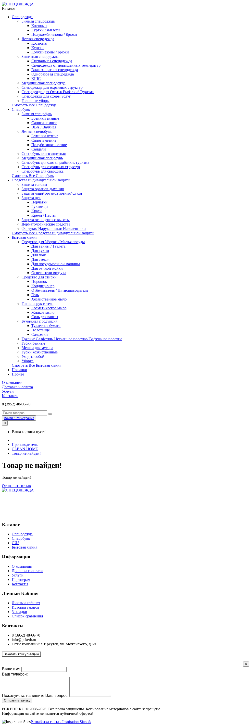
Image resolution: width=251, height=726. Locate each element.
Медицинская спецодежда (43, 83)
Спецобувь (21, 109)
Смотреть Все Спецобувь (33, 176)
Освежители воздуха (48, 273)
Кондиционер (42, 286)
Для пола (39, 255)
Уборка (28, 361)
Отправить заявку (17, 700)
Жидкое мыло (42, 312)
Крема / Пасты (43, 215)
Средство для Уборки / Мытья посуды (53, 242)
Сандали (38, 149)
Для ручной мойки (47, 268)
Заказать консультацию (21, 654)
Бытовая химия (24, 237)
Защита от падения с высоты (46, 220)
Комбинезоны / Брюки (50, 52)
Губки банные (33, 343)
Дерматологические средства (46, 224)
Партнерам (21, 579)
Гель (35, 295)
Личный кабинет (26, 603)
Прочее (18, 374)
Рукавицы (39, 206)
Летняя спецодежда (38, 39)
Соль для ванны (44, 317)
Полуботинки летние (49, 145)
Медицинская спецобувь (42, 158)
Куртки (37, 48)
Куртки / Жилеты (45, 30)
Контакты (10, 396)
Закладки (19, 612)
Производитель (25, 444)
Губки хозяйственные (40, 352)
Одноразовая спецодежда (52, 74)
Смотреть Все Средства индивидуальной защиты (53, 233)
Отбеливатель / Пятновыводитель (59, 290)
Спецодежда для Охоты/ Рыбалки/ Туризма (58, 92)
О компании (12, 382)
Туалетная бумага (46, 326)
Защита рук (31, 198)
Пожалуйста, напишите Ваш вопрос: (35, 695)
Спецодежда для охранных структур (52, 87)
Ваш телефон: (15, 674)
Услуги (8, 391)
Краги (36, 211)
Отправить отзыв (16, 486)
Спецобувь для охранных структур (51, 167)
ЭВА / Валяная (43, 127)
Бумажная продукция (39, 321)
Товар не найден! (26, 453)
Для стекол (40, 259)
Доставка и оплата (17, 387)
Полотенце (40, 330)
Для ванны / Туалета (48, 246)
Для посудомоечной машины (55, 264)
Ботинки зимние (45, 118)
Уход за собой (33, 356)
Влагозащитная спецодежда (54, 70)
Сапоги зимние (44, 123)
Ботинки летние (44, 136)
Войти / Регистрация (19, 418)
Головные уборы (36, 101)
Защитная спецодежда (40, 56)
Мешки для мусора (37, 348)
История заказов (25, 607)
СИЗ (15, 543)
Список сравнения (27, 616)
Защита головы (34, 184)
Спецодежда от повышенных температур (65, 65)
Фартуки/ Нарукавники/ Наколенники (54, 228)
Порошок (39, 281)
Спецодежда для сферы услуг (46, 96)
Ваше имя (11, 669)
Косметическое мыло (48, 308)
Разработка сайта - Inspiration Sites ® (61, 722)
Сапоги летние (43, 140)
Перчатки (39, 202)
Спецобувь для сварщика (42, 171)
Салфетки (39, 334)
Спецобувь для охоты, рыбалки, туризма (55, 162)
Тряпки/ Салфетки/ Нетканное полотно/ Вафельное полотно (72, 339)
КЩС (36, 78)
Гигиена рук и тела (37, 303)
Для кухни (40, 251)
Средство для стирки (39, 277)
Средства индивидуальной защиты (41, 180)
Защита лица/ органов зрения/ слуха (52, 193)
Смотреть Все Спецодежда (34, 105)
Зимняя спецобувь (37, 114)
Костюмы (39, 26)
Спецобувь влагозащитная (44, 153)
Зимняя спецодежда (38, 21)
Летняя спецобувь (36, 131)
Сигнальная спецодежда (51, 61)
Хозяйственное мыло (49, 299)
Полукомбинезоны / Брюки (54, 34)
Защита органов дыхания (43, 189)
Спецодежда (22, 17)
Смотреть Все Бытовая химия (36, 365)
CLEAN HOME (25, 449)
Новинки (19, 370)
